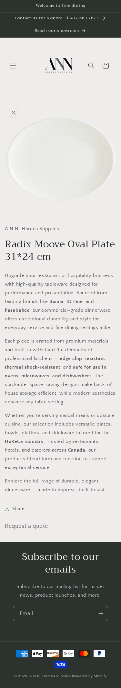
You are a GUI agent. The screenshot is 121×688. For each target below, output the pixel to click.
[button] (13, 66)
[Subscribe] (101, 613)
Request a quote (26, 526)
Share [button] (18, 508)
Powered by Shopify (89, 676)
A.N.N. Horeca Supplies (50, 676)
